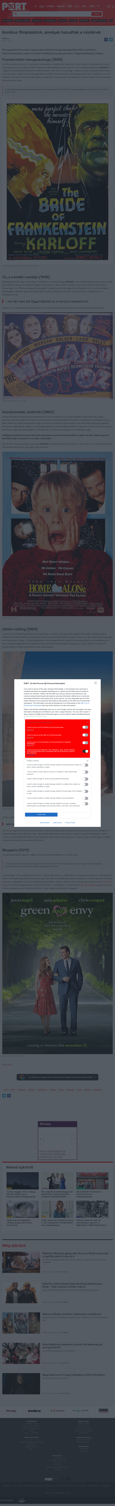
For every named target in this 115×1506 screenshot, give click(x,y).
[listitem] (57, 722)
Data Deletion (45, 822)
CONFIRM (41, 814)
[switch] (85, 727)
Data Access (57, 822)
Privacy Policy (70, 822)
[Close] (96, 683)
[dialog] (57, 753)
